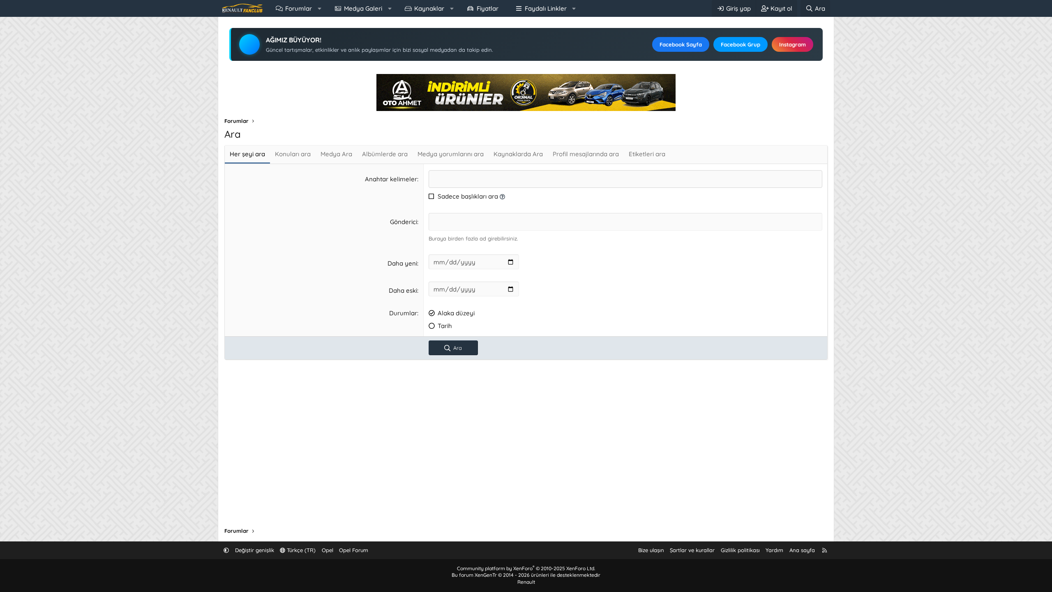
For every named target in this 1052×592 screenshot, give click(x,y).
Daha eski (403, 290)
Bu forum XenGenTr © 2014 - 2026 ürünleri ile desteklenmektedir (526, 575)
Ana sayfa (802, 550)
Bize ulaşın (651, 550)
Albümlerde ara (385, 154)
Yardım (774, 550)
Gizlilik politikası (740, 550)
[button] (319, 8)
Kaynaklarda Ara (518, 154)
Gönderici (403, 222)
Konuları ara (293, 154)
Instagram (792, 44)
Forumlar (298, 8)
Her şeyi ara (247, 154)
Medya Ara (336, 154)
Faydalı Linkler (546, 8)
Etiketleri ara (647, 154)
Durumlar (403, 313)
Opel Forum (353, 550)
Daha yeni (402, 263)
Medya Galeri (363, 8)
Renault (526, 582)
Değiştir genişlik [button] (254, 550)
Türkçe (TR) (300, 550)
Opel (327, 550)
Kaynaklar (429, 8)
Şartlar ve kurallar (692, 550)
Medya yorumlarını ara (451, 154)
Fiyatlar (487, 8)
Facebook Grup (740, 44)
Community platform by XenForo (526, 568)
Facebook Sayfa (681, 44)
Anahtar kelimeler (391, 179)
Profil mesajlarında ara (586, 154)
